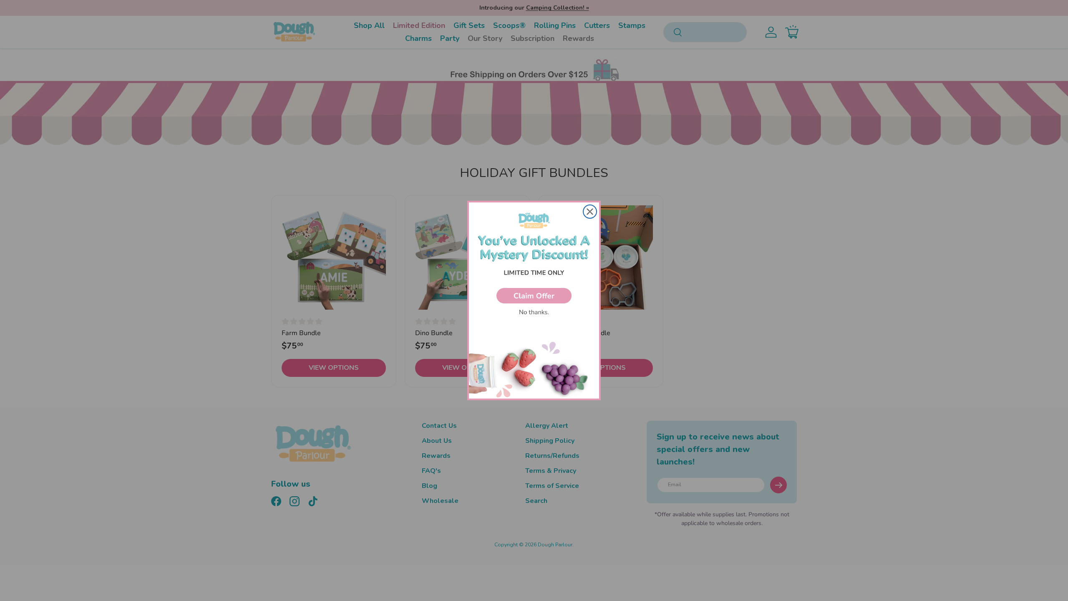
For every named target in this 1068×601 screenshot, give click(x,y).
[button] (534, 295)
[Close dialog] (590, 211)
